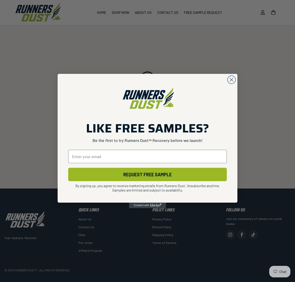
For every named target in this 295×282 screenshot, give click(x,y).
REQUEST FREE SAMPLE (147, 174)
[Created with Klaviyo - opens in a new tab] (147, 205)
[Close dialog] (231, 80)
